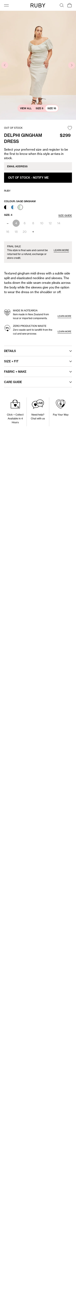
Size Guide (65, 215)
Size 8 (39, 108)
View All (26, 108)
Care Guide (13, 382)
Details (10, 351)
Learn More (61, 250)
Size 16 (51, 108)
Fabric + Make (15, 372)
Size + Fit (11, 361)
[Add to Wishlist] (70, 128)
